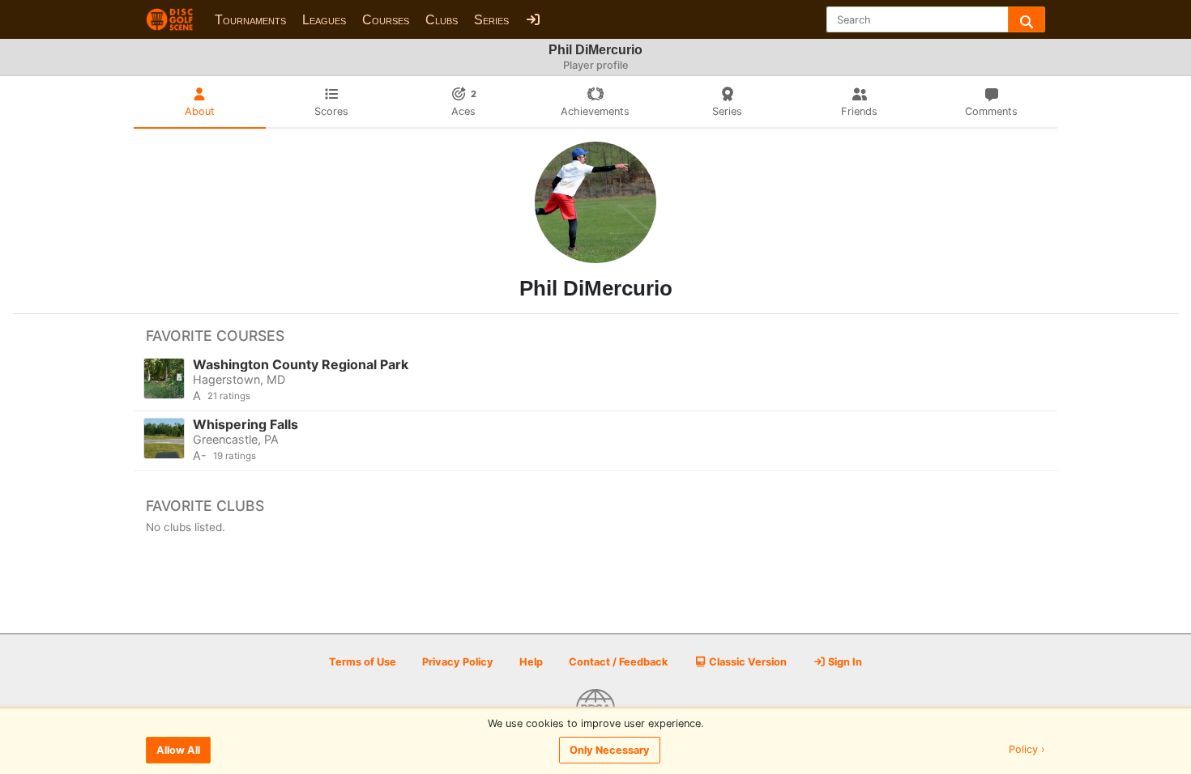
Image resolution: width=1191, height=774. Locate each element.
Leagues (324, 20)
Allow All (178, 750)
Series (491, 20)
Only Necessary (610, 750)
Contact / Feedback (618, 662)
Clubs (441, 20)
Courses (385, 20)
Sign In (844, 662)
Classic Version (746, 662)
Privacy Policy (457, 662)
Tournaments (250, 20)
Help (531, 662)
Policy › (1027, 750)
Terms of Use (362, 662)
